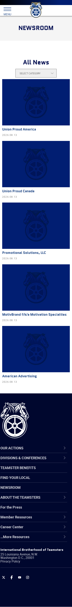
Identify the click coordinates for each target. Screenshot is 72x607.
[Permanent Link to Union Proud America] (36, 102)
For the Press (11, 507)
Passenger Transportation (30, 587)
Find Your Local (15, 477)
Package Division (23, 578)
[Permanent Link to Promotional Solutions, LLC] (36, 226)
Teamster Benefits (18, 467)
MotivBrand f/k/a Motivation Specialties (34, 314)
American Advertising (19, 376)
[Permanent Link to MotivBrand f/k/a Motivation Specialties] (36, 287)
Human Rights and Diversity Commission (32, 548)
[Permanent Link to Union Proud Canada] (36, 164)
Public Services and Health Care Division (35, 597)
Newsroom (10, 487)
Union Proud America (19, 129)
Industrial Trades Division (30, 558)
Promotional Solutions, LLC (24, 253)
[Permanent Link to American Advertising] (36, 349)
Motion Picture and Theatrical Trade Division (38, 568)
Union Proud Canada (18, 191)
